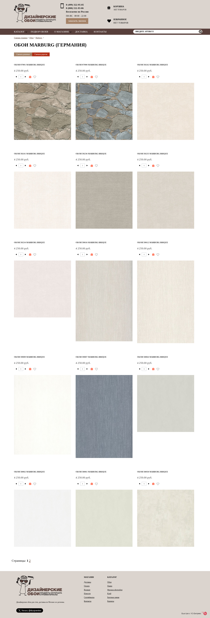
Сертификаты (89, 597)
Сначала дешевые (23, 54)
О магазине (61, 31)
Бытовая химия (113, 597)
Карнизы (110, 601)
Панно (109, 586)
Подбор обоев (39, 31)
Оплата (86, 586)
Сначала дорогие (40, 54)
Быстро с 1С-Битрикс (191, 613)
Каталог (19, 31)
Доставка (81, 31)
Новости (87, 593)
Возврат (87, 590)
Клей (109, 593)
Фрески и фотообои (114, 590)
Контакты (100, 31)
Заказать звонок (77, 20)
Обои (109, 582)
